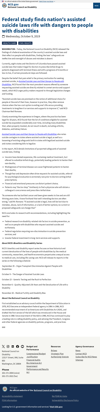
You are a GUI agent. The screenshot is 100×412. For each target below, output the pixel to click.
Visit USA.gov (56, 406)
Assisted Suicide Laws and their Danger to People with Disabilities (29, 134)
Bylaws (54, 350)
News (77, 350)
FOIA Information (9, 400)
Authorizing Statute (60, 356)
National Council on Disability (48, 390)
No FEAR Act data (59, 396)
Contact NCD (81, 353)
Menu (97, 6)
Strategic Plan (57, 353)
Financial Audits (33, 360)
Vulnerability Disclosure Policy (65, 400)
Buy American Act (34, 363)
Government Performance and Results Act (37, 369)
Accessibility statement (12, 396)
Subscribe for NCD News (86, 356)
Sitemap (79, 360)
